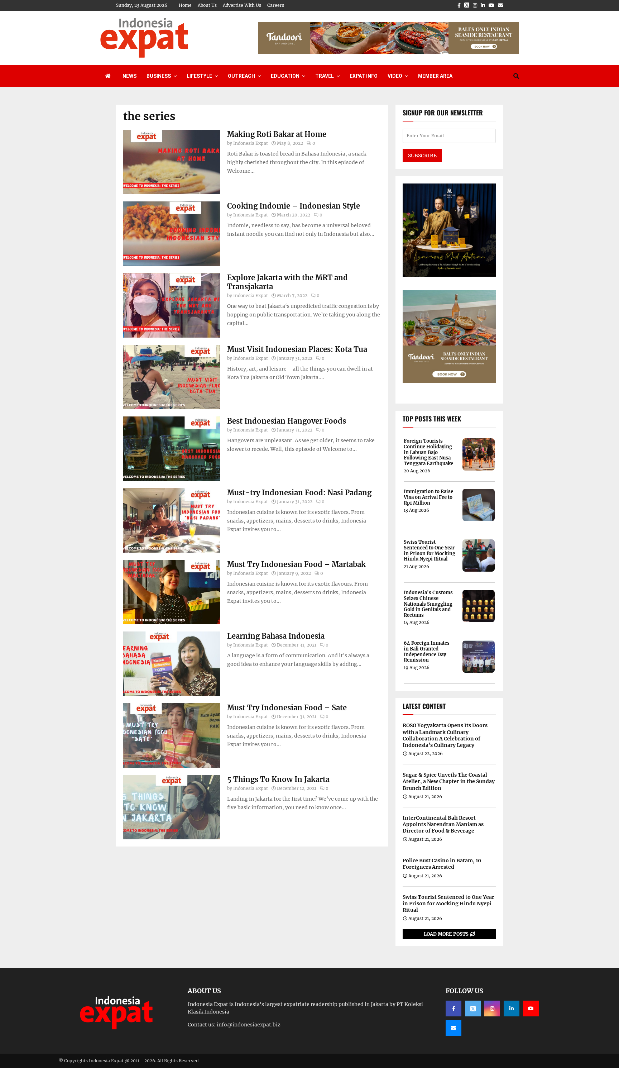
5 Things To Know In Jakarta (278, 779)
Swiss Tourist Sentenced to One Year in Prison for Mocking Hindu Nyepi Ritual (429, 550)
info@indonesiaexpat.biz (248, 1024)
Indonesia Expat (250, 143)
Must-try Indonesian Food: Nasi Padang (299, 492)
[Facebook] (453, 1008)
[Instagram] (492, 1008)
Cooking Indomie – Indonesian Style (293, 205)
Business (159, 76)
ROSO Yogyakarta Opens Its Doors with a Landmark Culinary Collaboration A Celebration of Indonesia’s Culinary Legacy (445, 735)
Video (395, 76)
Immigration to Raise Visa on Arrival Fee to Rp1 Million (428, 497)
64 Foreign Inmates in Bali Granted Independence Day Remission (427, 651)
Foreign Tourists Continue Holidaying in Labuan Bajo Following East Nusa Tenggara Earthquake (428, 452)
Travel (324, 76)
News (129, 76)
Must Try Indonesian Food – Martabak (296, 564)
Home (185, 5)
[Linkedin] (511, 1008)
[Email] (453, 1028)
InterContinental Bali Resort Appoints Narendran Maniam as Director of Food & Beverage (443, 824)
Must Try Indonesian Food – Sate (287, 707)
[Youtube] (531, 1008)
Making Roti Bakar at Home (276, 134)
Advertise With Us (242, 5)
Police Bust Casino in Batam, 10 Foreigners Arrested (442, 863)
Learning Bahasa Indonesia (276, 635)
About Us (207, 5)
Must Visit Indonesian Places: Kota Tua (297, 349)
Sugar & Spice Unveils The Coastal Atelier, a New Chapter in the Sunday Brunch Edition (449, 781)
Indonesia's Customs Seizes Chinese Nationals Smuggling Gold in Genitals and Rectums (428, 604)
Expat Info (364, 76)
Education (285, 76)
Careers (275, 5)
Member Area (435, 76)
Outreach (241, 76)
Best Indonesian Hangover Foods (286, 420)
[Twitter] (473, 1008)
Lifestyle (199, 76)
